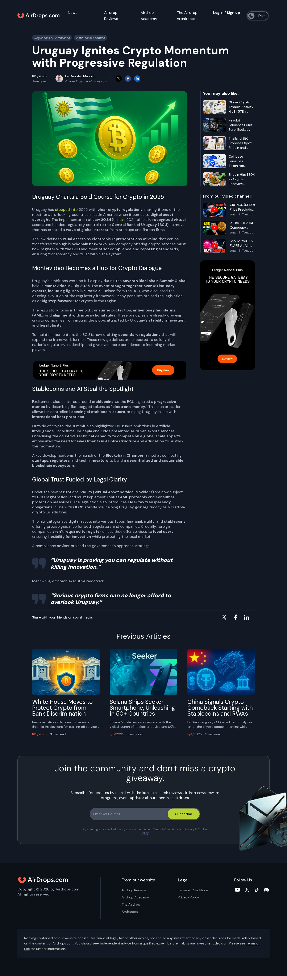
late (122, 219)
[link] (109, 370)
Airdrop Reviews (134, 890)
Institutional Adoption (90, 38)
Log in (218, 12)
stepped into (66, 209)
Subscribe (183, 814)
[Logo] (38, 15)
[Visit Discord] (266, 890)
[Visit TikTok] (257, 890)
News (72, 12)
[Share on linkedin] (137, 78)
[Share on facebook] (128, 78)
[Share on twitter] (119, 78)
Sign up (233, 12)
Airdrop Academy (135, 897)
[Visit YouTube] (237, 890)
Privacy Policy (188, 897)
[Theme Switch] (258, 16)
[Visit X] (247, 890)
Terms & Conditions (166, 829)
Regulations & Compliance (52, 38)
